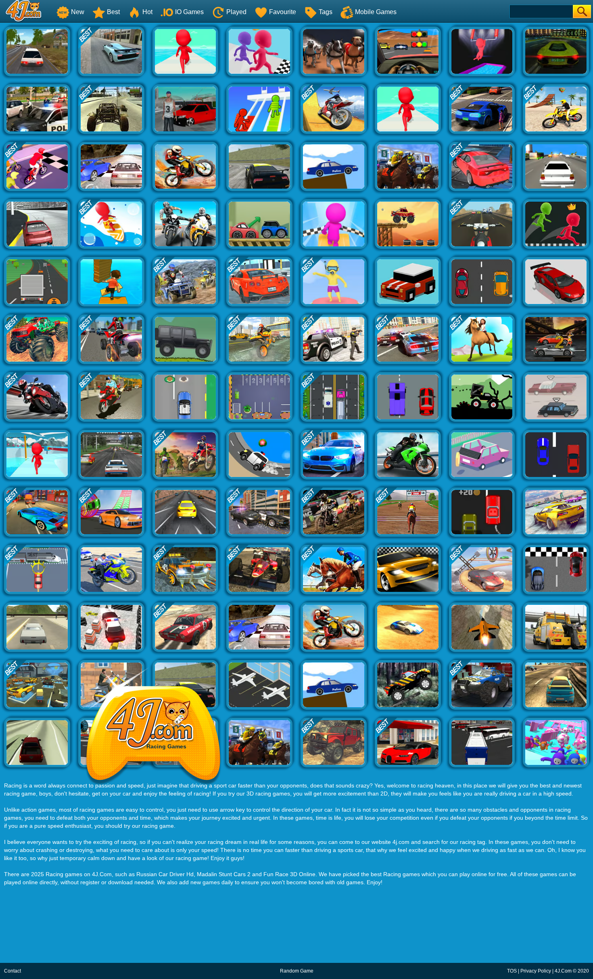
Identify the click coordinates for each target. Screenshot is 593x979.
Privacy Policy (535, 971)
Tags (325, 11)
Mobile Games (376, 11)
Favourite (282, 11)
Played (236, 11)
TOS (512, 971)
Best (113, 11)
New (77, 11)
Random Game (296, 971)
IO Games (189, 11)
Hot (147, 11)
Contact (12, 971)
